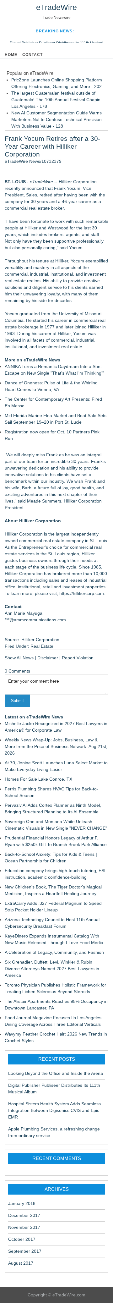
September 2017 (24, 1251)
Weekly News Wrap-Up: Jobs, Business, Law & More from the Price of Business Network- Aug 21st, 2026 (56, 746)
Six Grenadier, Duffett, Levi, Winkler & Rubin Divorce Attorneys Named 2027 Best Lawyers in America (52, 968)
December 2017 (24, 1215)
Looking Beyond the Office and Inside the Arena (55, 1073)
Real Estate (41, 646)
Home (11, 54)
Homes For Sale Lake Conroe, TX (38, 779)
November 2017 (24, 1227)
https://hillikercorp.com (81, 593)
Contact (32, 54)
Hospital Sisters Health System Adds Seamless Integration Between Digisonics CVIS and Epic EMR (54, 1110)
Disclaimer (47, 657)
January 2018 (21, 1203)
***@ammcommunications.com (35, 619)
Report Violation (78, 657)
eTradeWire (56, 7)
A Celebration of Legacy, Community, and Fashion (54, 952)
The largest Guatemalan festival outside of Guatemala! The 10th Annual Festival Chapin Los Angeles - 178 (55, 100)
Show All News (19, 657)
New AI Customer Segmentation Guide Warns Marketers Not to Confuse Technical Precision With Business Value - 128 (56, 119)
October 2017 (21, 1239)
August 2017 (20, 1263)
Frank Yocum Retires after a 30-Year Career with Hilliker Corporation (52, 146)
